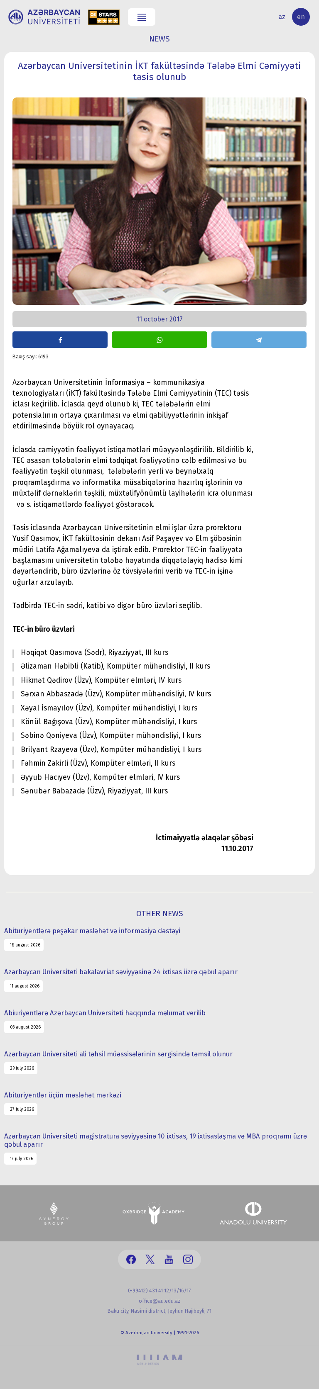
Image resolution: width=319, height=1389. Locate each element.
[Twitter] (150, 1259)
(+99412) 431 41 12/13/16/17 (159, 1290)
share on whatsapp (159, 339)
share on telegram (259, 339)
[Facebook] (131, 1259)
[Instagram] (188, 1259)
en (301, 17)
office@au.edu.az (160, 1301)
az (281, 17)
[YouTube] (169, 1259)
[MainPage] (44, 17)
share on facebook (60, 339)
